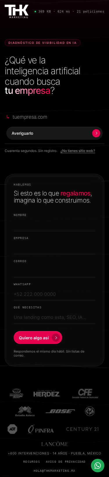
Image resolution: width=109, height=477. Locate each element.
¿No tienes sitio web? (77, 150)
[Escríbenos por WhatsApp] (97, 465)
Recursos (31, 461)
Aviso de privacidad (66, 461)
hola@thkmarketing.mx (55, 470)
